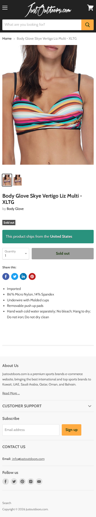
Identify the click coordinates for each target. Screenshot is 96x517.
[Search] (87, 24)
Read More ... (11, 393)
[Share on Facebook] (5, 276)
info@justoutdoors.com (28, 459)
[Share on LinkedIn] (23, 276)
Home (7, 39)
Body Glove (15, 209)
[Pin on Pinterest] (32, 276)
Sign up (71, 429)
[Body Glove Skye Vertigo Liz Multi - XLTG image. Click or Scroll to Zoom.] (48, 108)
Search (6, 503)
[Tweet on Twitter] (14, 276)
